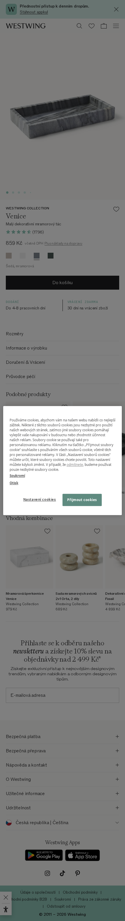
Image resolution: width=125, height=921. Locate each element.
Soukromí (17, 475)
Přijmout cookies (82, 500)
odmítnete (75, 464)
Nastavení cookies (39, 499)
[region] (62, 460)
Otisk (14, 483)
